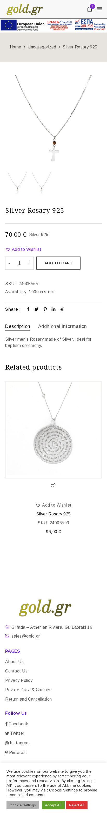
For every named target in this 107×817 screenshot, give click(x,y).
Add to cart (58, 263)
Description (17, 326)
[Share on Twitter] (37, 309)
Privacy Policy (18, 680)
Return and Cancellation (28, 699)
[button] (23, 249)
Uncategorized (42, 47)
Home (15, 47)
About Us (14, 661)
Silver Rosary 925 (53, 514)
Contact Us (16, 671)
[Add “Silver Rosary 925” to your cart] (53, 485)
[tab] (17, 327)
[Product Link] (53, 430)
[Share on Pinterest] (45, 309)
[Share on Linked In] (53, 309)
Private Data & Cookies (28, 690)
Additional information (62, 326)
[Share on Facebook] (28, 309)
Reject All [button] (76, 805)
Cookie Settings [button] (23, 805)
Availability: (16, 292)
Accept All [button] (53, 805)
